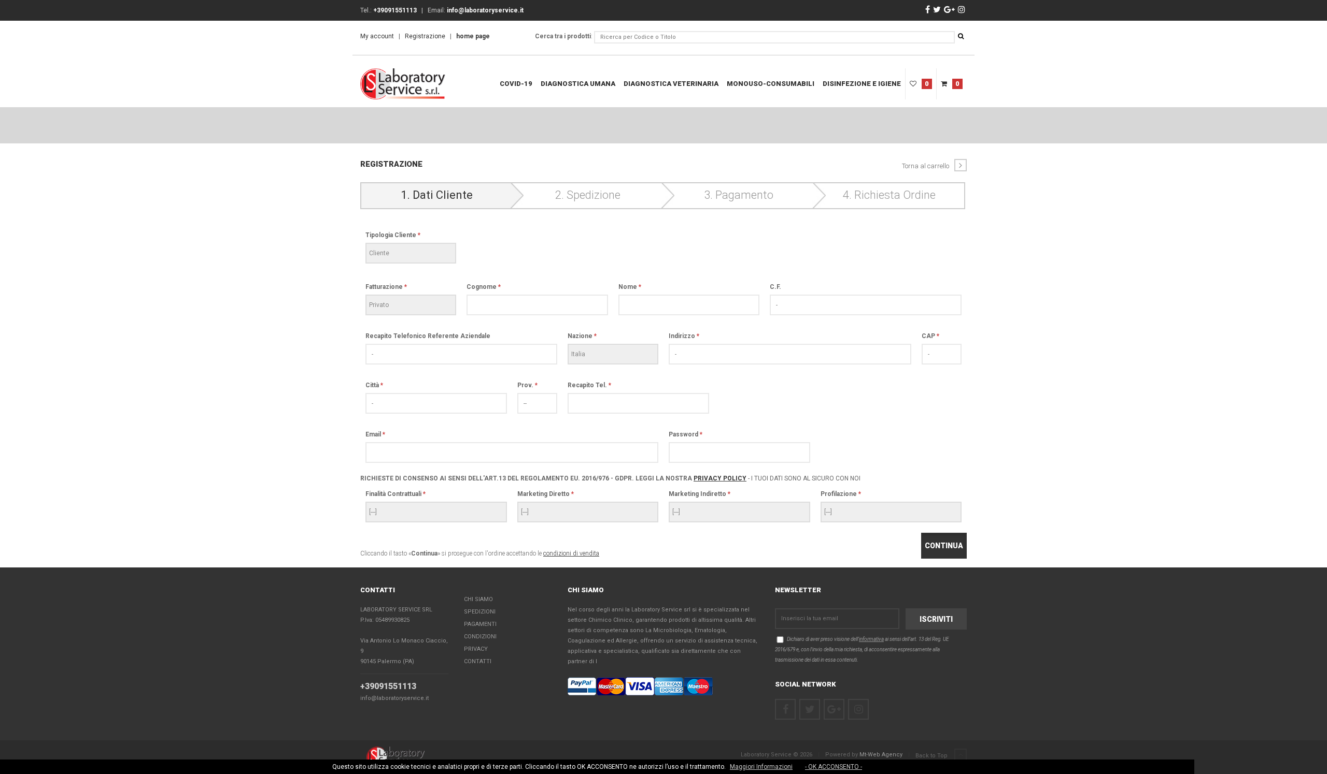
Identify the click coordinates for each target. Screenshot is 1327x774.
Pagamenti (480, 624)
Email (375, 434)
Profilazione (841, 494)
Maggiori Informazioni (761, 766)
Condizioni (480, 636)
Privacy (476, 649)
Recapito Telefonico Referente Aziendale (427, 336)
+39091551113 (388, 686)
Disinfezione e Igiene (862, 83)
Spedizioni (480, 611)
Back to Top (932, 755)
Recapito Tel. (589, 385)
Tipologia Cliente (392, 235)
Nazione (582, 336)
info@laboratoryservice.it (394, 698)
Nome (629, 286)
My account (377, 36)
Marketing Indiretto (699, 494)
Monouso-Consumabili (770, 83)
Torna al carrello (925, 166)
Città (374, 385)
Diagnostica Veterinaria (671, 83)
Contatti (477, 661)
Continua (944, 546)
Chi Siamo (478, 599)
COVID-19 (516, 83)
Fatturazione (386, 286)
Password (685, 434)
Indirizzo (684, 336)
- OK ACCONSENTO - (833, 766)
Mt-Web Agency (880, 754)
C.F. (775, 286)
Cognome (484, 286)
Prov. (527, 385)
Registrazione (425, 36)
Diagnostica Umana (578, 83)
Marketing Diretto (545, 494)
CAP (930, 336)
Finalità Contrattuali (395, 494)
